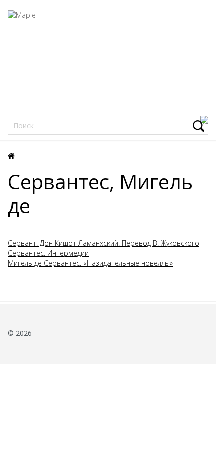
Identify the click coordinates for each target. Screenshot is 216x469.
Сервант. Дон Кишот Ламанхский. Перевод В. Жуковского (103, 243)
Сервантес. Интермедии (48, 253)
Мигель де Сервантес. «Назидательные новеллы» (90, 263)
